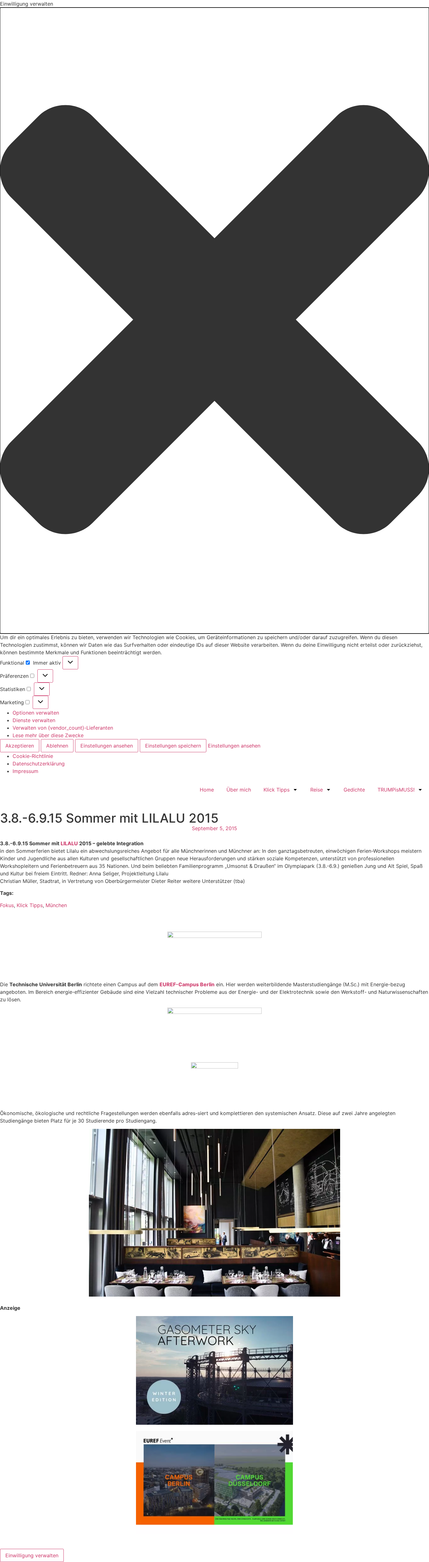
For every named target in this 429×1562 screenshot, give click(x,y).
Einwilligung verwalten (31, 1555)
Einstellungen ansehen (106, 746)
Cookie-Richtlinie (33, 756)
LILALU (69, 843)
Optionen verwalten (36, 713)
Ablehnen (57, 746)
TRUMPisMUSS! (396, 789)
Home (207, 789)
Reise (316, 789)
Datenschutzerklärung (39, 763)
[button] (214, 321)
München (56, 905)
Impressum (25, 771)
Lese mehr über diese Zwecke (48, 735)
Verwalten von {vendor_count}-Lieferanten (63, 728)
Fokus (7, 905)
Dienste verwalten (34, 720)
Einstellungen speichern (173, 746)
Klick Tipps (276, 789)
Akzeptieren (19, 746)
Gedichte (354, 789)
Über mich (238, 789)
